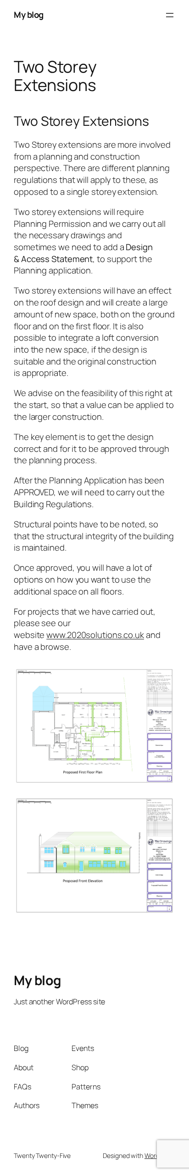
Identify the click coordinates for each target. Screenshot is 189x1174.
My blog (29, 15)
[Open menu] (169, 15)
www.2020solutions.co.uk (95, 635)
